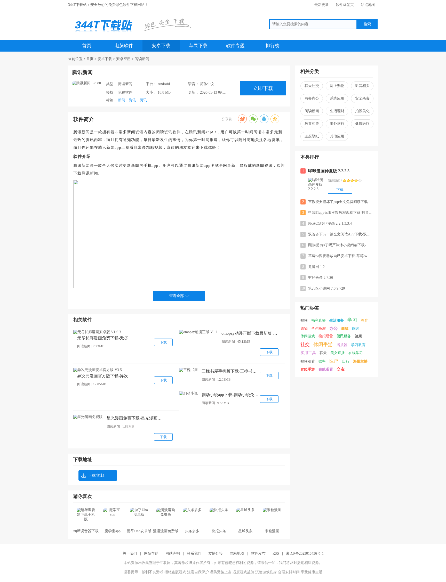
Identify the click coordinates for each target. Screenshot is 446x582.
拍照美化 (362, 111)
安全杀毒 (362, 98)
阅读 (355, 329)
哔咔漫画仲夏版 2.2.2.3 (326, 171)
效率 (322, 361)
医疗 (334, 361)
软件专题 (235, 45)
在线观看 (325, 369)
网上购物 (337, 86)
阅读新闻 (142, 59)
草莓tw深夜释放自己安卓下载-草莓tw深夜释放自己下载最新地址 (337, 256)
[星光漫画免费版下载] (88, 417)
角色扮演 (318, 329)
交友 (341, 369)
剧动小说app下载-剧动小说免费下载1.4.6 (230, 394)
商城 (344, 329)
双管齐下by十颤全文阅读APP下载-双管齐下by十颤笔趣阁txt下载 (337, 234)
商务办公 (312, 98)
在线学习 (355, 353)
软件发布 (258, 553)
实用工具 (308, 353)
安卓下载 (161, 45)
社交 (305, 344)
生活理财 (337, 111)
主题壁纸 (312, 136)
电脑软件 (124, 45)
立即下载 (263, 88)
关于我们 (130, 553)
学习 (352, 320)
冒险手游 (307, 369)
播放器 (342, 345)
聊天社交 (312, 86)
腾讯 (143, 100)
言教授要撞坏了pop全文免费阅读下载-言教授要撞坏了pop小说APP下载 (337, 202)
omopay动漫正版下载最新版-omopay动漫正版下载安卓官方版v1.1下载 (249, 333)
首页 (86, 45)
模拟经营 (325, 336)
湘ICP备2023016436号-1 (305, 553)
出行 (345, 361)
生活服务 (336, 320)
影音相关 (362, 86)
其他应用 (337, 136)
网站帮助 (151, 553)
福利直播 (318, 320)
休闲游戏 (307, 336)
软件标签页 (345, 5)
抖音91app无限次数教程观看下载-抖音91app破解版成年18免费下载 (337, 213)
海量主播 (360, 361)
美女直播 (337, 353)
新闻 (121, 100)
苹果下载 (198, 45)
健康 (358, 336)
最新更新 (321, 5)
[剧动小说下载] (188, 393)
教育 (364, 320)
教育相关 (312, 124)
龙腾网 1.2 (313, 267)
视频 (304, 320)
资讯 (132, 100)
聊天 (323, 353)
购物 (304, 329)
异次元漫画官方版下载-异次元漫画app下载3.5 (105, 376)
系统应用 (337, 98)
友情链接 (215, 553)
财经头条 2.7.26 (317, 278)
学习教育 (358, 345)
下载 (163, 342)
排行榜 (273, 45)
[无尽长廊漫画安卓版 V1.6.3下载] (97, 332)
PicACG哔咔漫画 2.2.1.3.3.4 (327, 223)
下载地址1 (96, 475)
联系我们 (194, 553)
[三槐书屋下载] (188, 370)
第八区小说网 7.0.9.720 (323, 288)
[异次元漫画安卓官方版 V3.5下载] (97, 370)
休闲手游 (323, 344)
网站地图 (237, 553)
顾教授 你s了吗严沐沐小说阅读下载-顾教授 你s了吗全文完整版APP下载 (337, 245)
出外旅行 (337, 124)
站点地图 (368, 5)
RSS (276, 553)
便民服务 (344, 336)
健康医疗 (362, 124)
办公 (333, 328)
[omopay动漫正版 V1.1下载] (198, 332)
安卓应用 (123, 59)
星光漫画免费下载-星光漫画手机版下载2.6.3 (135, 418)
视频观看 (307, 361)
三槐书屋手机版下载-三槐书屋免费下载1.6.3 (230, 371)
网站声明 (172, 553)
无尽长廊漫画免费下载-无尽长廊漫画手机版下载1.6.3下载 (105, 338)
